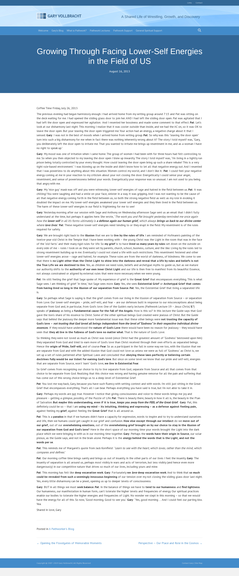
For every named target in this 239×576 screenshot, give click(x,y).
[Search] (199, 30)
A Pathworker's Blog (61, 529)
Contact (199, 2)
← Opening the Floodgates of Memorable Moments (69, 543)
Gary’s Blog (57, 30)
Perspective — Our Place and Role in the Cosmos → (170, 543)
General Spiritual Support (149, 30)
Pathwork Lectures (100, 30)
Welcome (43, 30)
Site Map (198, 563)
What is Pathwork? (77, 30)
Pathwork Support (123, 30)
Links (189, 2)
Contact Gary (187, 563)
